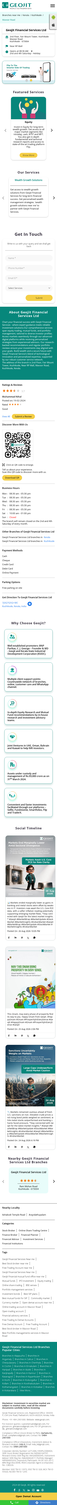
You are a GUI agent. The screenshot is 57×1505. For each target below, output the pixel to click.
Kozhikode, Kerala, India (14, 606)
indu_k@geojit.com (40, 1444)
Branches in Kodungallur (25, 1379)
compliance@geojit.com (18, 1435)
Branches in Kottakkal (31, 1386)
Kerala (26, 15)
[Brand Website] (42, 1489)
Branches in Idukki (22, 1369)
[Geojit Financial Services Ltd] (16, 6)
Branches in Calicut (24, 1359)
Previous (6, 131)
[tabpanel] (28, 72)
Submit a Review (23, 416)
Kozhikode (37, 15)
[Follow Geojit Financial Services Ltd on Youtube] (38, 1489)
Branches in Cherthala (30, 1362)
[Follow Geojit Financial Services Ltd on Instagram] (33, 1489)
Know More (28, 155)
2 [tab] (30, 80)
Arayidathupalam (37, 1214)
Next (50, 131)
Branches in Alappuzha (13, 1355)
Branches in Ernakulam (25, 1366)
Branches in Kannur (26, 1373)
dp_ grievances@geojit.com (14, 1428)
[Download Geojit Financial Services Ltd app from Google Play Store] (53, 20)
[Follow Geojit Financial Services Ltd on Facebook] (14, 1489)
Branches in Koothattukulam (26, 1383)
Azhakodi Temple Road (13, 1214)
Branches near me (11, 15)
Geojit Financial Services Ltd (28, 1172)
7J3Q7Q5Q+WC (10, 602)
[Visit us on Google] (19, 1489)
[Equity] (28, 108)
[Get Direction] (29, 605)
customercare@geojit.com (33, 1423)
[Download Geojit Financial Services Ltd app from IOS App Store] (53, 25)
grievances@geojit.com (23, 1426)
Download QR (12, 477)
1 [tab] (26, 80)
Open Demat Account (28, 1496)
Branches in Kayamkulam (28, 1376)
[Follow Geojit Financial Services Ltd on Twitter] (24, 1489)
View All (6, 416)
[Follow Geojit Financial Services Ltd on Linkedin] (28, 1489)
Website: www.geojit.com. (38, 1419)
